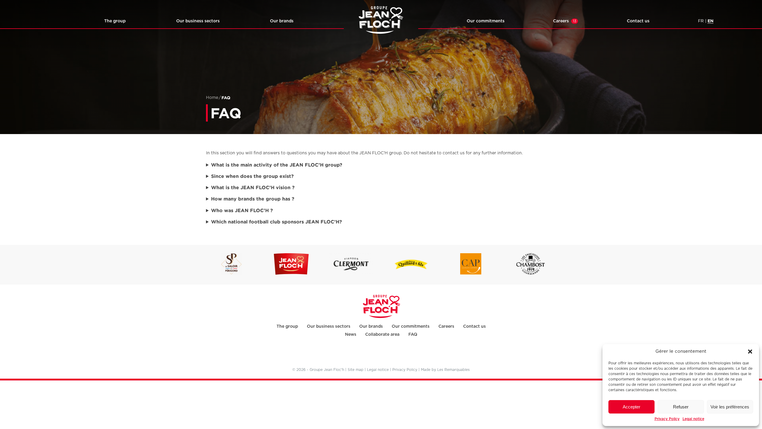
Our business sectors (198, 20)
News (350, 334)
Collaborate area (382, 334)
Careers (564, 20)
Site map (355, 370)
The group (115, 20)
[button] (750, 352)
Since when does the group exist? (252, 176)
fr (701, 21)
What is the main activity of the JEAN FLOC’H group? (276, 164)
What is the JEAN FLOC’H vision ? (253, 187)
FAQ (412, 334)
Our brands (281, 20)
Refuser (680, 406)
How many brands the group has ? (252, 198)
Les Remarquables (453, 370)
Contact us (638, 20)
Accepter (631, 406)
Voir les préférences (730, 406)
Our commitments (486, 20)
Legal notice (693, 418)
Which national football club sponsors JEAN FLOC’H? (276, 221)
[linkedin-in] (380, 354)
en (710, 20)
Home (212, 98)
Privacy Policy (667, 418)
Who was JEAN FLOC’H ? (243, 210)
